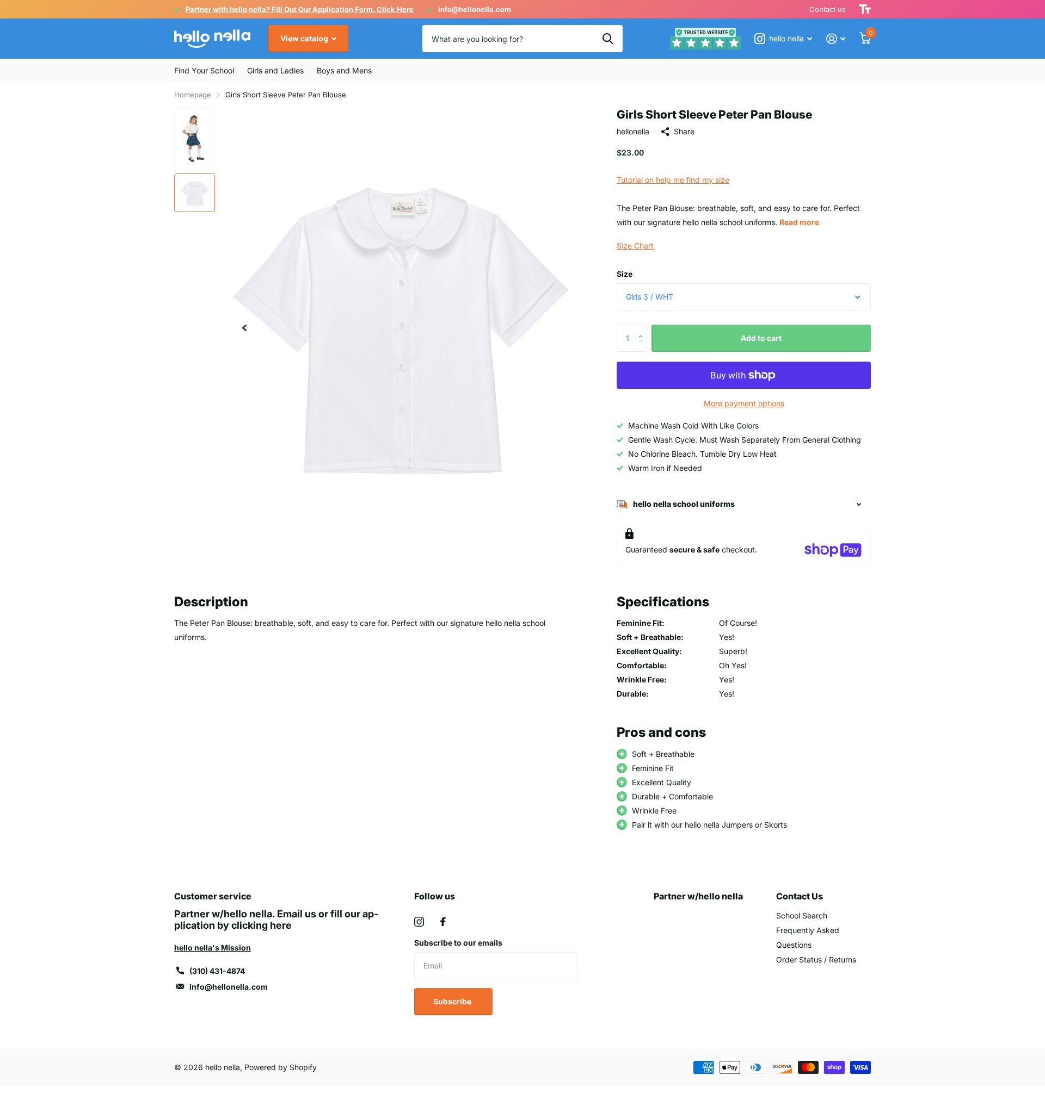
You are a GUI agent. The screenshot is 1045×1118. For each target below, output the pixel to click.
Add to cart (761, 338)
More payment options (744, 403)
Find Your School (204, 70)
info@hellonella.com (228, 986)
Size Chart (635, 245)
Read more (799, 222)
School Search (801, 915)
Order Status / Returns (816, 959)
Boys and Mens (344, 70)
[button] (244, 328)
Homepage (192, 94)
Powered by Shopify (280, 1067)
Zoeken (608, 38)
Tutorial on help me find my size (673, 179)
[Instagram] (419, 922)
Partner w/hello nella (698, 896)
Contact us (827, 9)
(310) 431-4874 (217, 971)
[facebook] (443, 921)
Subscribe (453, 1001)
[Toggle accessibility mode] (865, 9)
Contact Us (799, 896)
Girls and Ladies (275, 70)
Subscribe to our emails (458, 942)
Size (624, 273)
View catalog (305, 38)
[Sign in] (836, 39)
